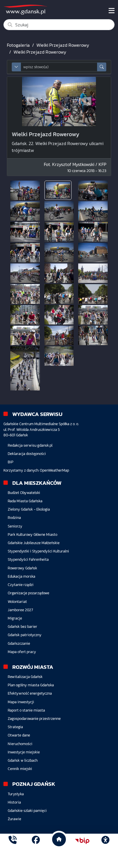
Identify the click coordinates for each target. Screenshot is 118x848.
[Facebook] (36, 840)
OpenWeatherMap (54, 470)
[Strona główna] (13, 840)
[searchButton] (101, 66)
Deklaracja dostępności (27, 453)
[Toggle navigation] (112, 10)
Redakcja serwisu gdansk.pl (30, 445)
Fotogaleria (18, 45)
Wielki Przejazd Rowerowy (62, 45)
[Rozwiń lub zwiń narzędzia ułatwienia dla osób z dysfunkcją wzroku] (105, 841)
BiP (10, 462)
